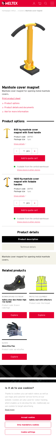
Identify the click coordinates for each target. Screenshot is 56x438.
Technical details (28, 247)
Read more (9, 410)
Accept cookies (28, 417)
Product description (28, 239)
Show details (19, 144)
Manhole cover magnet (34, 11)
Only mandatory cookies (28, 425)
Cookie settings (28, 432)
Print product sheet (11, 98)
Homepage (6, 11)
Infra (13, 11)
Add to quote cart (29, 158)
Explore (14, 315)
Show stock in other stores (28, 170)
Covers (21, 11)
